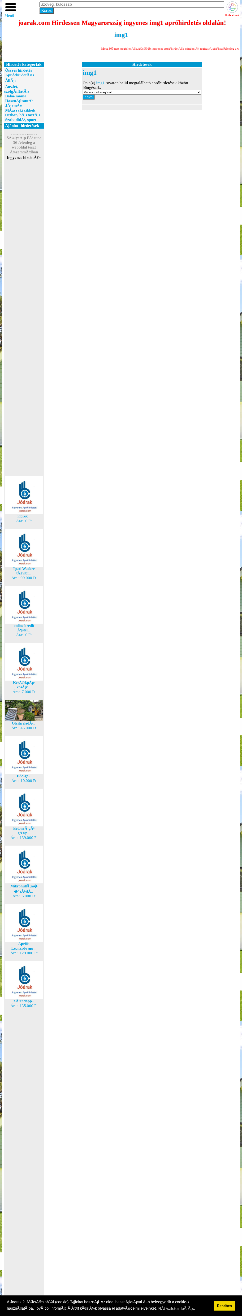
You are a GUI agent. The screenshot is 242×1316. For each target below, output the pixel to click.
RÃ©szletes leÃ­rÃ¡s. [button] (176, 1308)
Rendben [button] (224, 1306)
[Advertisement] (24, 244)
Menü (9, 15)
